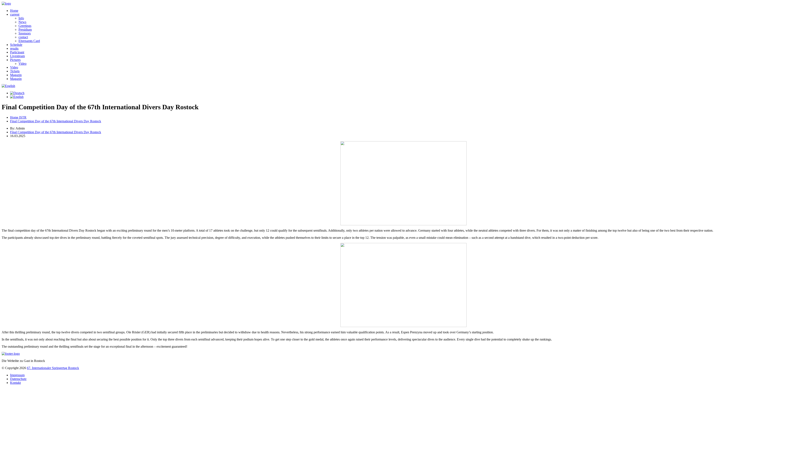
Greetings (24, 26)
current (14, 14)
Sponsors (24, 33)
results (14, 48)
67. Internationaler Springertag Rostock (53, 368)
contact (23, 37)
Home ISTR (18, 117)
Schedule (16, 44)
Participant (17, 52)
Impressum (17, 375)
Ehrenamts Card (29, 41)
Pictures (15, 60)
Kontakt (15, 382)
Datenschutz (18, 379)
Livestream (17, 56)
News (22, 22)
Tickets (15, 71)
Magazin (16, 75)
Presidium (25, 29)
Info (21, 18)
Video (22, 63)
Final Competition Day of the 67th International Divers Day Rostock (55, 121)
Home (14, 10)
